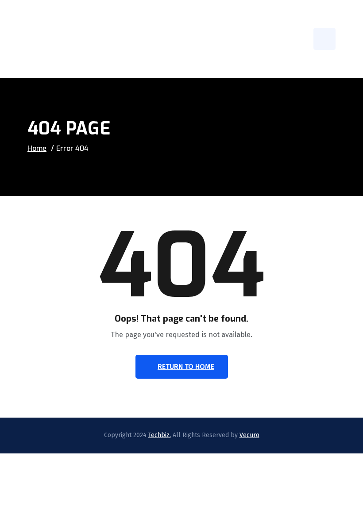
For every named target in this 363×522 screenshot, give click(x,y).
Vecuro (249, 435)
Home (36, 148)
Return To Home (186, 366)
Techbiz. (159, 435)
